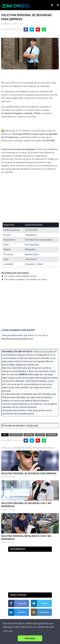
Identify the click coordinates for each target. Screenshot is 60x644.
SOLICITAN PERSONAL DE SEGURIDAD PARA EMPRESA (28, 473)
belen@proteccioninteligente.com (17, 338)
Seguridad (29, 435)
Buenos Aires (16, 435)
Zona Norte (51, 435)
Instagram (17, 113)
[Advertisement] (30, 197)
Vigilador (40, 435)
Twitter (37, 113)
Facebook (6, 113)
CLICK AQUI (48, 140)
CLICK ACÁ (32, 425)
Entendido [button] (30, 638)
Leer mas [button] (8, 631)
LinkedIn (28, 113)
